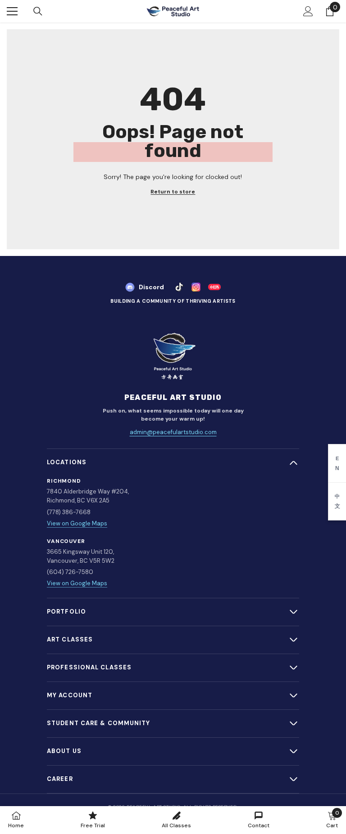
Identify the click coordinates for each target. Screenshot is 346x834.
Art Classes (70, 639)
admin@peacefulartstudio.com (173, 432)
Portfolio (66, 611)
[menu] (12, 11)
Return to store (172, 191)
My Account (69, 695)
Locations (66, 462)
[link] (332, 819)
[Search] (37, 11)
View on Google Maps (77, 523)
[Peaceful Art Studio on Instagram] (196, 287)
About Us (64, 751)
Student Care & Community (98, 723)
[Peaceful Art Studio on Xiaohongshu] (214, 287)
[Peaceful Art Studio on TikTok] (179, 287)
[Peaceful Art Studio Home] (173, 357)
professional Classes (89, 667)
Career (60, 779)
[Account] (308, 11)
